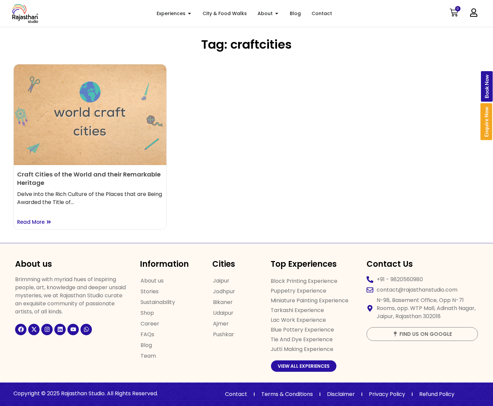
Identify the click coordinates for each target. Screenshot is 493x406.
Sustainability (158, 302)
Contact (236, 394)
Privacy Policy (387, 394)
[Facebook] (20, 329)
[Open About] (276, 13)
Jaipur (221, 281)
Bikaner (223, 302)
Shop (147, 313)
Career (150, 323)
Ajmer (221, 323)
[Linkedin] (60, 329)
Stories (150, 291)
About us (152, 281)
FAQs (147, 334)
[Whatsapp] (86, 329)
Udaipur (223, 313)
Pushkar (223, 334)
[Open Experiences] (189, 13)
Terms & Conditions (287, 394)
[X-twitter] (34, 329)
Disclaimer (341, 394)
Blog (146, 345)
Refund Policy (436, 394)
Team (148, 356)
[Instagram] (47, 329)
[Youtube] (73, 329)
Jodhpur (224, 291)
